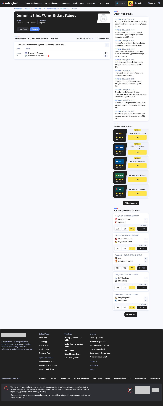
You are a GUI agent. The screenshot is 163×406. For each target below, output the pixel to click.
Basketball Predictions (48, 366)
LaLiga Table (69, 350)
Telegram (122, 3)
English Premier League (133, 255)
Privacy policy (140, 378)
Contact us (65, 378)
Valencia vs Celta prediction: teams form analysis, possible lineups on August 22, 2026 (130, 105)
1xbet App (43, 338)
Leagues (65, 3)
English (140, 3)
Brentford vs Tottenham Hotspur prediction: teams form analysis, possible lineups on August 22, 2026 (130, 94)
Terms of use (155, 378)
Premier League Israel (98, 342)
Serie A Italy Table (71, 358)
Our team (53, 378)
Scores (100, 3)
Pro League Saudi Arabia (99, 345)
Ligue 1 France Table (72, 354)
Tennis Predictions (46, 369)
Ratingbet (18, 9)
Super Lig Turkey (96, 338)
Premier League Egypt (98, 357)
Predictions (22, 29)
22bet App (43, 342)
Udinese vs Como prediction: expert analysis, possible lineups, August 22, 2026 (129, 83)
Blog (107, 3)
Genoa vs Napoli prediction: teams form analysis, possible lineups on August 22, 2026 (130, 116)
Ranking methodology (101, 378)
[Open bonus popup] (130, 3)
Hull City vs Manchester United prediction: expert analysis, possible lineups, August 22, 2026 (131, 24)
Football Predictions (47, 362)
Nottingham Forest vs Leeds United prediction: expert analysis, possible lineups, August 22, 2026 (129, 34)
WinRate (93, 366)
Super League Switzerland (100, 353)
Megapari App (44, 353)
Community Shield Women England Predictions (50, 9)
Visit (137, 137)
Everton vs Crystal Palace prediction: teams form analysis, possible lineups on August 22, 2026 (130, 53)
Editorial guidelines (81, 378)
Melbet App (43, 345)
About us (42, 378)
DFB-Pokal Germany (131, 216)
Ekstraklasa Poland (97, 349)
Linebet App (44, 349)
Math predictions (51, 3)
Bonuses (90, 3)
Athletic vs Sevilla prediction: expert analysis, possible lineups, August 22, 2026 (129, 64)
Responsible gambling (122, 378)
